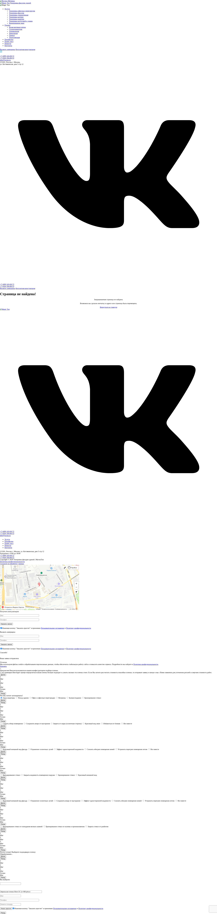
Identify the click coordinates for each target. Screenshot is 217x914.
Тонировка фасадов (16, 13)
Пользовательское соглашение (52, 628)
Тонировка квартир (16, 19)
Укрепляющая (14, 37)
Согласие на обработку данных (12, 564)
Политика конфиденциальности (12, 562)
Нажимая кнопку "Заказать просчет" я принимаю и (46, 628)
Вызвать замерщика (7, 49)
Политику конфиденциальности (78, 628)
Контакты (8, 46)
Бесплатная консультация (25, 49)
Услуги (7, 9)
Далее (3, 675)
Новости (8, 44)
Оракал (12, 35)
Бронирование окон (16, 23)
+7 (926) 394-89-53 (7, 58)
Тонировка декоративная (18, 15)
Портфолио (9, 39)
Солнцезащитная (15, 29)
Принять (3, 666)
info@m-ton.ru (5, 60)
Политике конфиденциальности (145, 664)
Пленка (7, 25)
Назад (3, 693)
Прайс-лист (9, 42)
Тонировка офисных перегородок (22, 11)
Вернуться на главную (108, 307)
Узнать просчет (6, 908)
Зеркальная (13, 33)
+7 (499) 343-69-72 (7, 56)
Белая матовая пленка (17, 27)
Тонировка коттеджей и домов (21, 21)
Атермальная (14, 31)
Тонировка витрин (16, 17)
